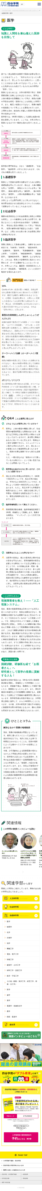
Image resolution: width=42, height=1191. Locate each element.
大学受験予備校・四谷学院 (12, 1161)
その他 (22, 982)
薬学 (8, 1000)
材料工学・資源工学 (14, 970)
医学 (8, 989)
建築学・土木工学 (13, 965)
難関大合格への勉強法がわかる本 (14, 1170)
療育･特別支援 (6, 1182)
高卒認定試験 (5, 1178)
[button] (23, 871)
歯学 (8, 995)
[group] (10, 846)
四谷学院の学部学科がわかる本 (13, 1165)
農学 (8, 1011)
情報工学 (10, 959)
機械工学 (10, 949)
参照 (11, 395)
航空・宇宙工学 (13, 976)
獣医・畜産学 (12, 1017)
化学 (8, 932)
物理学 (9, 927)
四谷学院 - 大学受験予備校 (9, 1174)
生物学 (9, 938)
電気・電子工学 (13, 954)
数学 (8, 921)
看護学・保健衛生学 (14, 1006)
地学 (8, 943)
